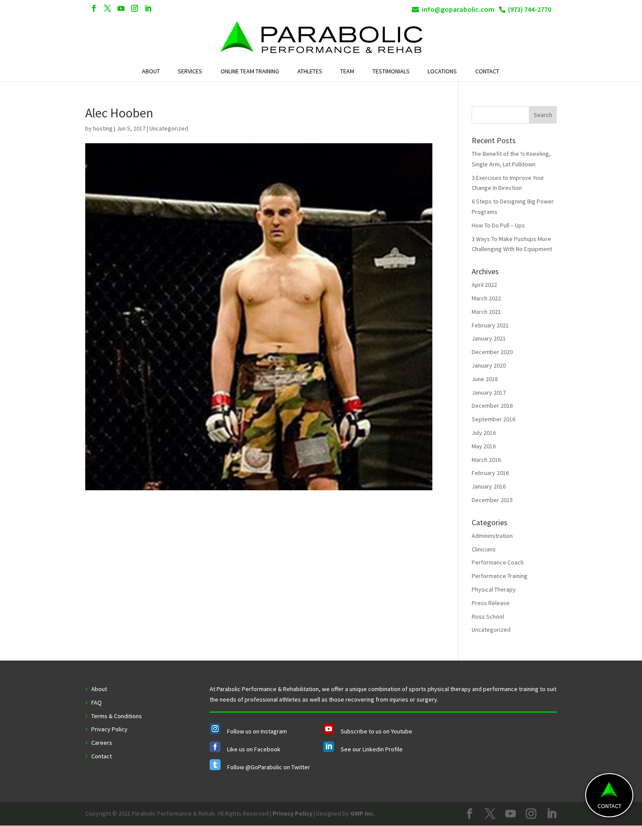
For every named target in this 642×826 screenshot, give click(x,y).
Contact (487, 71)
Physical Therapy (494, 589)
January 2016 (489, 486)
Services (190, 71)
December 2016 (492, 406)
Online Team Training (250, 71)
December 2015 (492, 500)
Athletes (309, 71)
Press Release (491, 603)
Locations (442, 71)
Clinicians (484, 549)
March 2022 (486, 298)
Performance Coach (498, 562)
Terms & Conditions (116, 716)
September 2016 (493, 419)
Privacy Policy (109, 729)
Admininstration (492, 536)
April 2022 (484, 285)
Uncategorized (491, 629)
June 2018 (485, 379)
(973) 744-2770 (529, 9)
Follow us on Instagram (257, 731)
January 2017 (489, 392)
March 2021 (486, 312)
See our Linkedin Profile (372, 749)
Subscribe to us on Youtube (376, 731)
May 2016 (484, 446)
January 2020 (489, 365)
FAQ (96, 702)
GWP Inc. (362, 813)
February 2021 (490, 325)
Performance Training (500, 576)
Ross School (488, 616)
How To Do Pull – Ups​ (498, 225)
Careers (101, 743)
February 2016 (490, 473)
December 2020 (492, 352)
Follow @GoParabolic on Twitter (268, 767)
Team (347, 71)
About (151, 71)
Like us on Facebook (253, 749)
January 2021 (489, 338)
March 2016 (486, 460)
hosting (103, 128)
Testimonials (391, 71)
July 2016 (484, 433)
